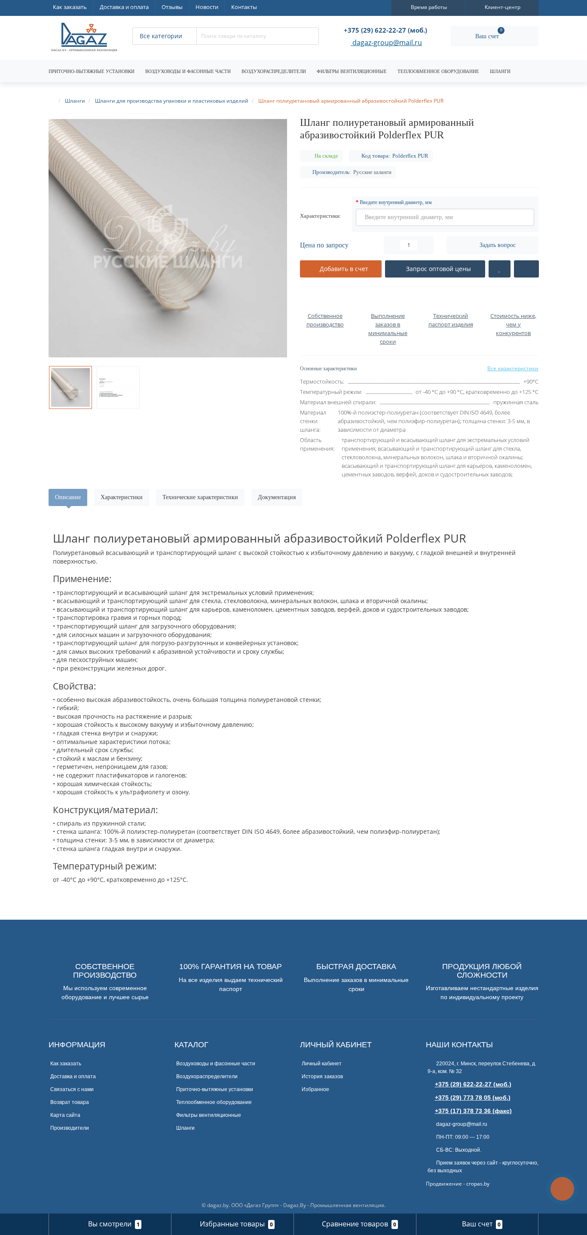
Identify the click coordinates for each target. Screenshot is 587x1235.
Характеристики (122, 497)
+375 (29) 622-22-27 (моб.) (473, 1084)
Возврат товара (69, 1102)
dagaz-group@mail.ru (386, 43)
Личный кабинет (322, 1064)
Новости (207, 7)
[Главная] (52, 100)
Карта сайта (65, 1115)
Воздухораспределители (274, 71)
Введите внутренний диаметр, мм (396, 202)
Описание (68, 497)
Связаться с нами (72, 1089)
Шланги (500, 71)
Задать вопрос (498, 245)
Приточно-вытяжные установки (92, 71)
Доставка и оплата (124, 7)
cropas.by (477, 1183)
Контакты (244, 7)
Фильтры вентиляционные (352, 71)
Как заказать (70, 7)
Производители (69, 1128)
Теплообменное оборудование (438, 71)
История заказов (322, 1076)
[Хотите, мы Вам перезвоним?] (562, 1189)
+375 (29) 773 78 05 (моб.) (473, 1097)
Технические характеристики (200, 497)
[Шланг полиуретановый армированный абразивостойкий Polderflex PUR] (168, 238)
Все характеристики (512, 368)
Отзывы (172, 7)
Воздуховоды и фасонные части (188, 71)
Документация (277, 497)
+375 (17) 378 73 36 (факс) (473, 1110)
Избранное (315, 1089)
